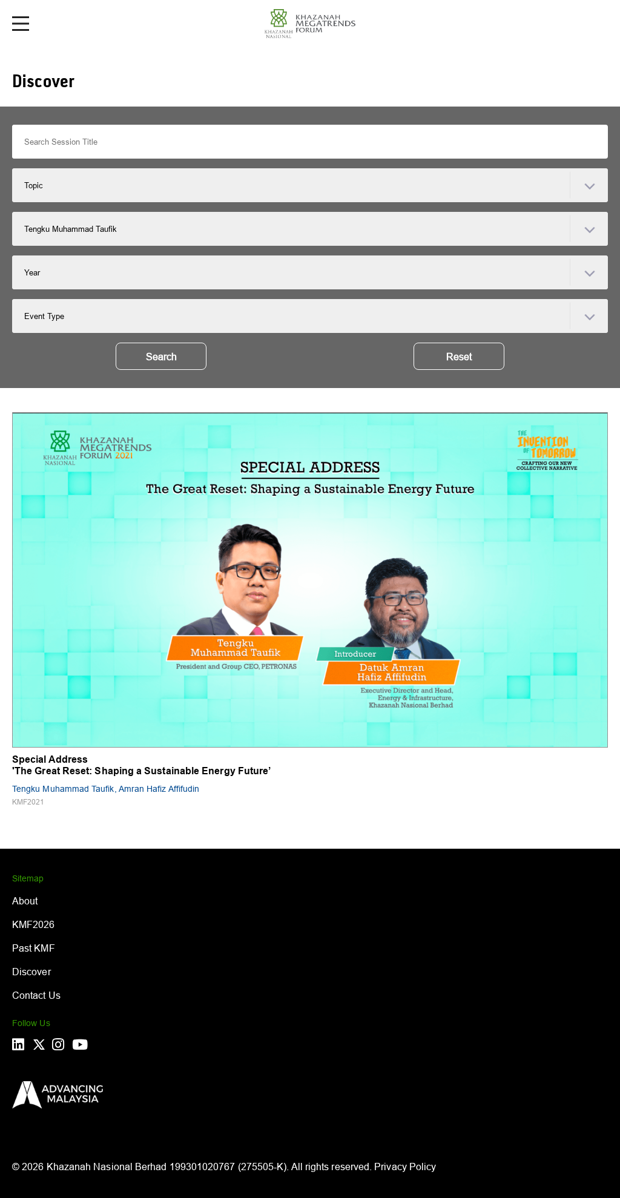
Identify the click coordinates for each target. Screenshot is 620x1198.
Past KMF (33, 948)
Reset (459, 356)
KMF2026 (33, 924)
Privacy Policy (405, 1166)
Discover (31, 971)
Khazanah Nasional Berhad (107, 1166)
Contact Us (36, 995)
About (25, 900)
